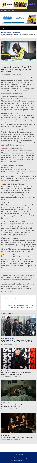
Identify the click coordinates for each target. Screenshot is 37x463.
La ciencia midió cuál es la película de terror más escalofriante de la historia (18, 405)
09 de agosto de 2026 (6, 439)
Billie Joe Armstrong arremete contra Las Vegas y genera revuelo (18, 299)
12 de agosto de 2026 (6, 408)
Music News (4, 64)
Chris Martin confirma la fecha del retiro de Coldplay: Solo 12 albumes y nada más (20, 306)
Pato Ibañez (19, 74)
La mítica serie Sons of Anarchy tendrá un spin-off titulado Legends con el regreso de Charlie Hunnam (17, 341)
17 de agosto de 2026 (6, 376)
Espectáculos (5, 338)
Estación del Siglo (15, 458)
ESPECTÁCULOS (8, 314)
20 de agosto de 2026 (6, 344)
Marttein (10, 292)
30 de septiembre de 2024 (8, 74)
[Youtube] (22, 455)
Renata (15, 344)
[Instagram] (17, 455)
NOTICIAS (11, 338)
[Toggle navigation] (3, 28)
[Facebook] (15, 455)
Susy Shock (16, 292)
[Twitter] (19, 455)
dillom (5, 292)
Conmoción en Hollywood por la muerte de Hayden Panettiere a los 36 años (16, 373)
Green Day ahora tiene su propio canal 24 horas (17, 437)
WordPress (24, 460)
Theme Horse (30, 458)
